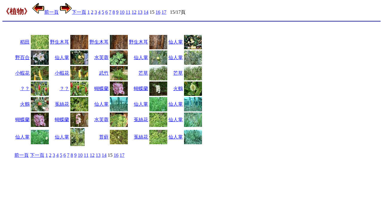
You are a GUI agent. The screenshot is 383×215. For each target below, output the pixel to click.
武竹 (104, 73)
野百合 (22, 57)
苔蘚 (104, 136)
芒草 (143, 73)
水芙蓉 (101, 57)
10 (122, 12)
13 (140, 12)
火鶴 (178, 88)
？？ (25, 88)
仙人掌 (175, 41)
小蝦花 (22, 73)
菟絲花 (62, 104)
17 (164, 12)
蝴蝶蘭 (101, 88)
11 (128, 12)
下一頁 (79, 12)
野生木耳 (59, 41)
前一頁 (51, 12)
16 (158, 12)
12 (134, 12)
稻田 (25, 41)
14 (146, 12)
